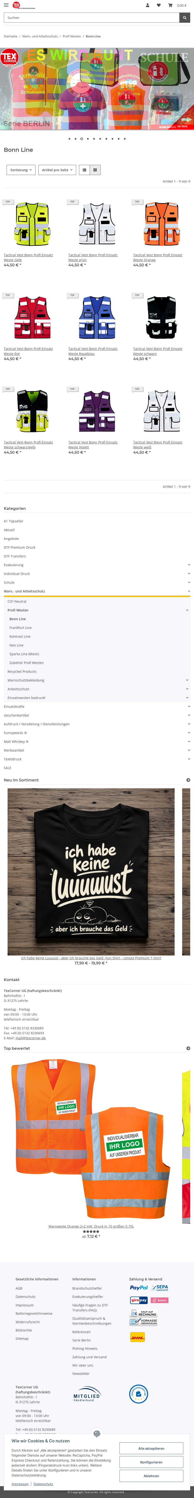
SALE (7, 768)
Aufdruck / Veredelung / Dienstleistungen (37, 724)
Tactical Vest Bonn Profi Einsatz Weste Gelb (28, 257)
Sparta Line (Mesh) (24, 654)
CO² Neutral (17, 601)
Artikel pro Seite (55, 170)
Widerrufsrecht (28, 1322)
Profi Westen (18, 610)
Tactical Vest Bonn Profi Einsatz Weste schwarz (157, 351)
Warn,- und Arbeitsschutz (24, 591)
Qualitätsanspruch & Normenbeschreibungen (91, 1321)
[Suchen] (184, 18)
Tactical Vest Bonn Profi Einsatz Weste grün (93, 257)
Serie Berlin (81, 1340)
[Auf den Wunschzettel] (53, 203)
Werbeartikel (14, 750)
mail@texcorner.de (31, 1038)
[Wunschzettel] (158, 5)
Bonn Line (17, 619)
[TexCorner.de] (23, 5)
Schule (9, 582)
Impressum (25, 1305)
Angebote (11, 538)
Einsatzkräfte (14, 706)
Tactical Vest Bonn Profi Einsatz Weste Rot (28, 351)
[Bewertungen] (91, 1231)
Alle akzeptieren (151, 1448)
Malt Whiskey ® (16, 741)
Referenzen (81, 1332)
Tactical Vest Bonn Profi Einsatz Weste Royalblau (93, 351)
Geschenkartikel (16, 715)
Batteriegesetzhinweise (34, 1313)
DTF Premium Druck (19, 547)
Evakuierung (13, 565)
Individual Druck (17, 573)
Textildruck (12, 759)
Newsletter (81, 1373)
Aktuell (9, 530)
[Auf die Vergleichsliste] (40, 203)
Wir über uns (82, 1365)
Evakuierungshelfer (87, 1296)
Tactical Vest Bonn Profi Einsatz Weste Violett (93, 444)
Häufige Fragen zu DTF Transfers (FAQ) (90, 1307)
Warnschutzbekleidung (26, 680)
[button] (147, 5)
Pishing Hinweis (84, 1348)
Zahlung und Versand (89, 1357)
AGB (19, 1288)
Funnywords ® (15, 733)
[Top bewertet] (188, 1048)
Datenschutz (25, 1296)
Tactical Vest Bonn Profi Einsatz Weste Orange (157, 257)
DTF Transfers (15, 556)
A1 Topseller (13, 521)
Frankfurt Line (20, 627)
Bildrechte (24, 1330)
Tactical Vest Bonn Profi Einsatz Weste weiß (157, 444)
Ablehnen (151, 1476)
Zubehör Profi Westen (26, 662)
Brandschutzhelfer (87, 1288)
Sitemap (22, 1338)
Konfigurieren (151, 1462)
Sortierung (19, 170)
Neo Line (16, 645)
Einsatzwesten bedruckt (26, 697)
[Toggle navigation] (6, 3)
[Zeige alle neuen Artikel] (188, 780)
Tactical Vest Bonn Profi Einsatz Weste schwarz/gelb (28, 444)
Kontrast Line (20, 636)
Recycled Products (22, 671)
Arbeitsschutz (18, 689)
